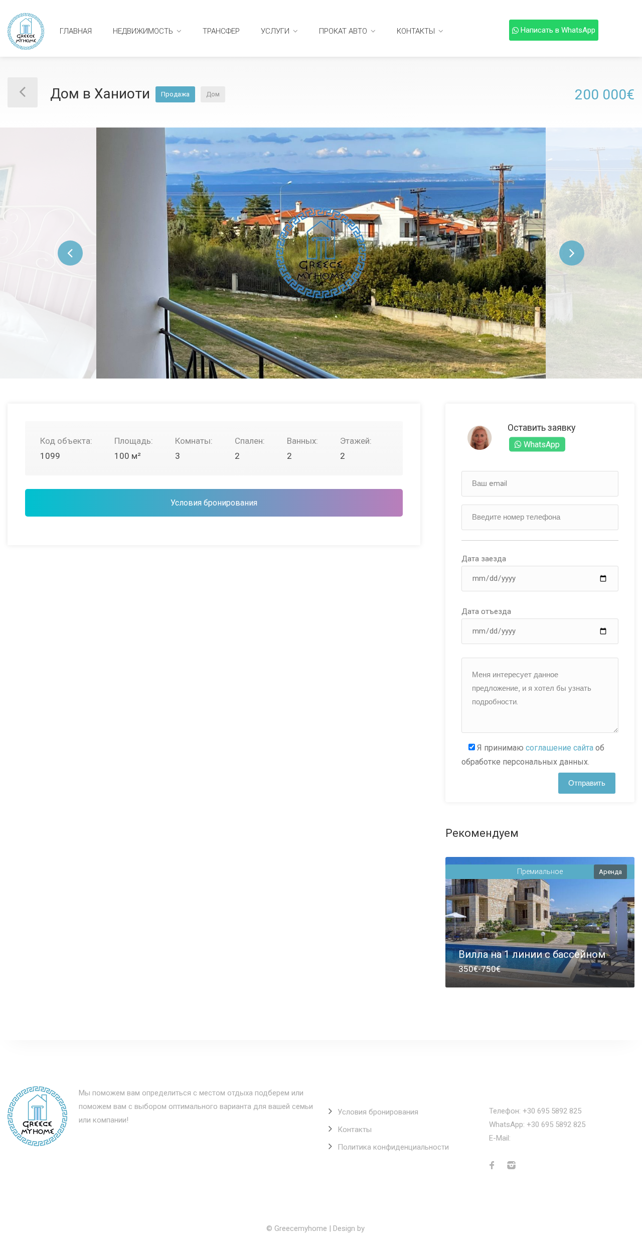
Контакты (416, 31)
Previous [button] (70, 253)
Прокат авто (343, 31)
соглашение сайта (559, 748)
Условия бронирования (214, 503)
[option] (321, 253)
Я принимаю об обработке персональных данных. (532, 755)
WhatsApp (541, 444)
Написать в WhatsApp (558, 30)
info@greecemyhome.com (557, 1138)
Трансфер (221, 31)
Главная (76, 31)
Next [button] (571, 253)
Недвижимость (143, 31)
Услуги (275, 31)
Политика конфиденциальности (393, 1147)
